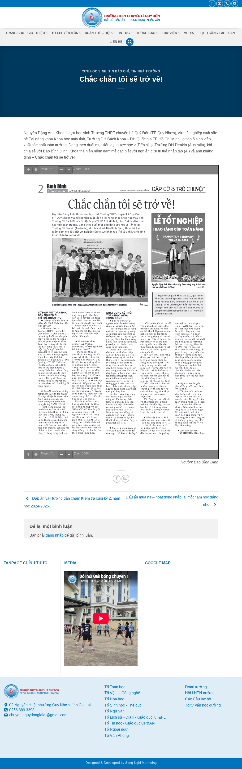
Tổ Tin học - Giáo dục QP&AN (129, 723)
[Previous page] (28, 169)
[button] (130, 42)
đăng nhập (55, 535)
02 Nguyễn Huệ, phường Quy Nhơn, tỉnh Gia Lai (50, 705)
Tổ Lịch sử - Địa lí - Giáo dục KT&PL (135, 717)
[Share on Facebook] (117, 479)
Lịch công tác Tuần (217, 33)
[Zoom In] (69, 169)
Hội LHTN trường (200, 693)
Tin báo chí (118, 71)
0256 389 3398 (22, 710)
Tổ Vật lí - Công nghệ (122, 693)
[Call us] (227, 3)
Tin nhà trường (145, 71)
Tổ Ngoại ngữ (116, 729)
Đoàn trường (196, 687)
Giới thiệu (36, 33)
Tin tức (123, 33)
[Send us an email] (219, 3)
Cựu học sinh (94, 71)
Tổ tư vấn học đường (203, 705)
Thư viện (169, 33)
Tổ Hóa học (114, 699)
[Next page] (35, 169)
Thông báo (145, 33)
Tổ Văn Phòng (116, 735)
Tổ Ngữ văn (114, 711)
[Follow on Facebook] (212, 3)
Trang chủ (14, 33)
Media (189, 33)
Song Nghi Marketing (141, 763)
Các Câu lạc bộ (198, 699)
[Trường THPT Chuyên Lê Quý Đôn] (121, 17)
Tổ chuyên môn (65, 33)
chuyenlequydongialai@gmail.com (38, 715)
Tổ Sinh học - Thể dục (123, 705)
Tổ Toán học (114, 687)
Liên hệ (116, 42)
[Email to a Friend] (125, 479)
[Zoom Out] (61, 169)
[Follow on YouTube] (234, 3)
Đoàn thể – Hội (98, 33)
